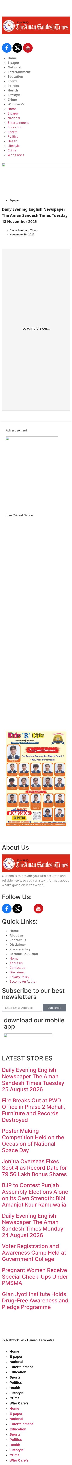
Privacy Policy (20, 949)
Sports (12, 81)
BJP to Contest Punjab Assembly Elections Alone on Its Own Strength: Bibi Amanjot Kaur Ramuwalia (35, 1195)
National (14, 67)
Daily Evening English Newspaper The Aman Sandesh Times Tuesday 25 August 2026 (33, 1080)
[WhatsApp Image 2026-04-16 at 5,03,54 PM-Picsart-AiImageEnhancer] (36, 825)
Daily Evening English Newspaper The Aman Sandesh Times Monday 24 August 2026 (32, 1225)
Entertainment (19, 72)
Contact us (18, 940)
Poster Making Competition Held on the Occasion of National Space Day (33, 1140)
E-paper (13, 63)
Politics (13, 86)
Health (13, 90)
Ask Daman (29, 1340)
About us (16, 935)
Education (15, 76)
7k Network (10, 1340)
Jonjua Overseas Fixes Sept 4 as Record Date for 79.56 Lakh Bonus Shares (34, 1167)
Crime (12, 99)
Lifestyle (14, 95)
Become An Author (24, 954)
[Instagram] (28, 908)
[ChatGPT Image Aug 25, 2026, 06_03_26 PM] (36, 166)
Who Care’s (16, 104)
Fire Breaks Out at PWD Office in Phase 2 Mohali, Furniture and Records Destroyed (33, 1110)
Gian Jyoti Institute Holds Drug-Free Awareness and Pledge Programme (35, 1300)
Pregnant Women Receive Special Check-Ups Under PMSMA (35, 1276)
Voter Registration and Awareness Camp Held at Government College (34, 1252)
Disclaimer (18, 944)
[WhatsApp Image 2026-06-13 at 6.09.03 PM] (32, 439)
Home (12, 58)
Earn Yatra (46, 1340)
